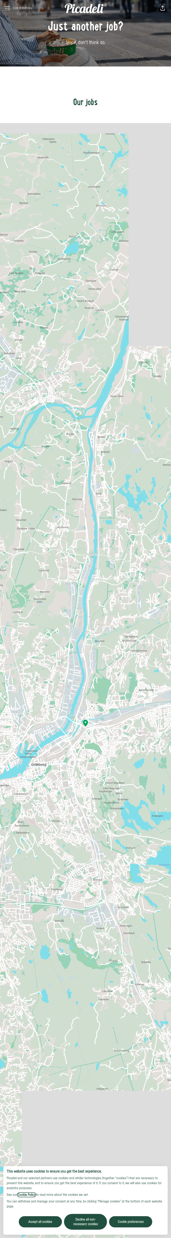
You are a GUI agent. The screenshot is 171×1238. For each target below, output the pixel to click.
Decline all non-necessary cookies (85, 1222)
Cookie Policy (26, 1194)
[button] (162, 8)
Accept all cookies (40, 1221)
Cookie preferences (131, 1221)
